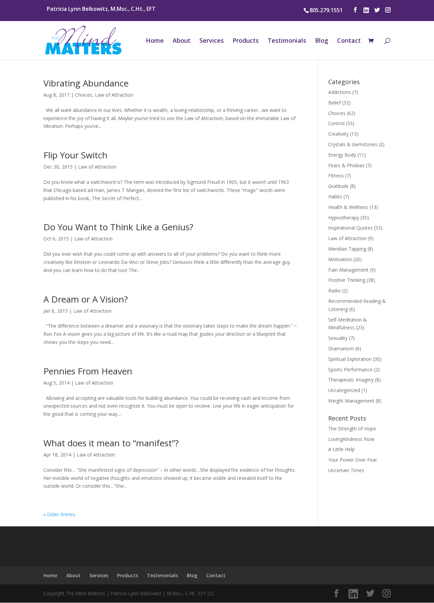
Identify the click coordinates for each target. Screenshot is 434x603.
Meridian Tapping (347, 249)
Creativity (338, 134)
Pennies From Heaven (87, 371)
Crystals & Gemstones (352, 144)
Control (336, 123)
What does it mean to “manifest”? (111, 443)
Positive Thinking (346, 280)
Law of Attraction (114, 95)
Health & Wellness (348, 207)
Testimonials (287, 41)
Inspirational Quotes (350, 228)
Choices (83, 95)
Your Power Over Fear (352, 459)
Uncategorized (344, 390)
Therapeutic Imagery (351, 379)
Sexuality (338, 338)
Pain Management (348, 270)
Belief (334, 102)
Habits (335, 196)
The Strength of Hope (352, 428)
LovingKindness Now (351, 439)
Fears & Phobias (346, 165)
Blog (321, 41)
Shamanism (341, 348)
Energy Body (342, 155)
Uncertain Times (346, 470)
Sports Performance (350, 369)
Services (211, 41)
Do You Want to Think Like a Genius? (118, 227)
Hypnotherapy (343, 217)
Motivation (340, 259)
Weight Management (351, 400)
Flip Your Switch (75, 155)
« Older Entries (59, 514)
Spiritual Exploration (350, 359)
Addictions (339, 92)
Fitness (336, 175)
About (182, 41)
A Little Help (341, 449)
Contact (349, 41)
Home (155, 41)
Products (246, 41)
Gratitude (338, 186)
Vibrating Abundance (86, 83)
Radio (334, 290)
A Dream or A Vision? (85, 299)
